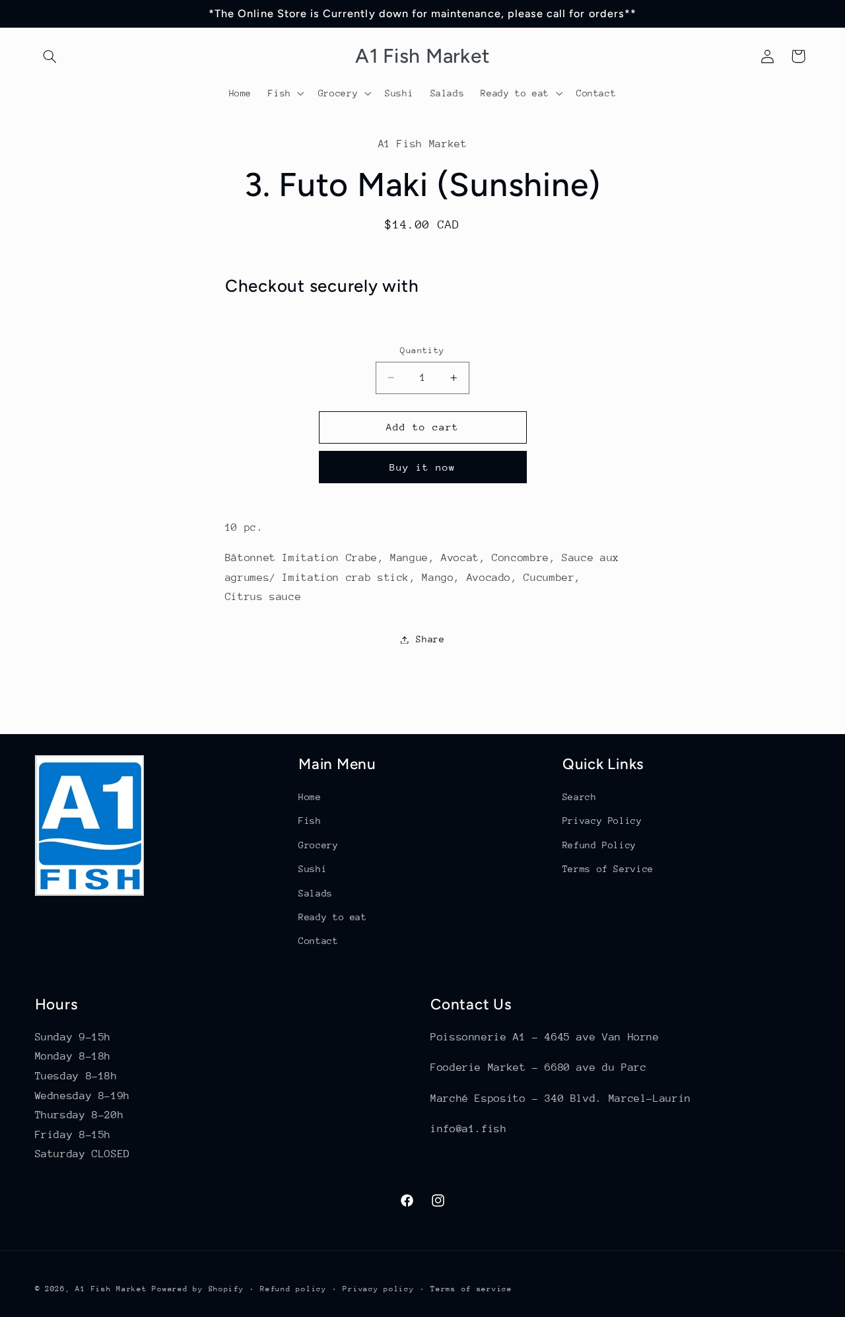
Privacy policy (378, 1289)
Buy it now (422, 467)
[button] (50, 56)
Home (309, 797)
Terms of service (471, 1289)
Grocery (318, 845)
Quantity (422, 350)
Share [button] (430, 639)
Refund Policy (599, 845)
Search (579, 797)
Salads (315, 893)
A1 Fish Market (111, 1289)
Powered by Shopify (198, 1289)
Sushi (312, 868)
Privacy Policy (602, 820)
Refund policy (293, 1289)
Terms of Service (608, 868)
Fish (309, 820)
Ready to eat (332, 917)
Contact (318, 940)
